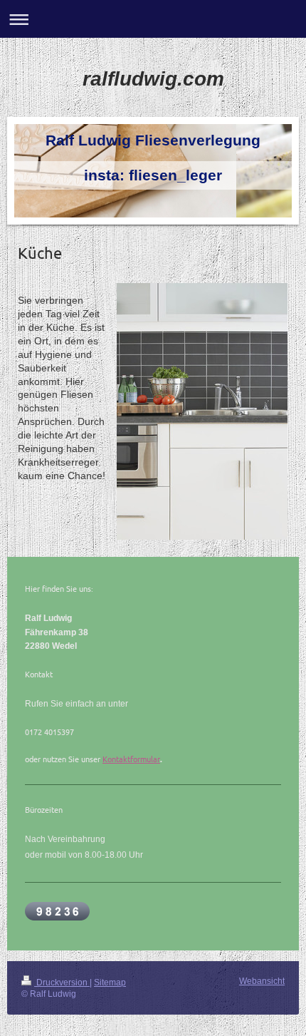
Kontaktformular (131, 758)
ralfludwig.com (153, 79)
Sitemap (110, 983)
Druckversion (62, 983)
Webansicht (262, 981)
